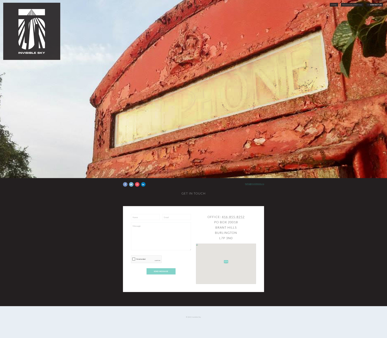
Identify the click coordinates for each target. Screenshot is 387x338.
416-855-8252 (233, 217)
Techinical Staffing (352, 5)
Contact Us (376, 5)
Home (334, 5)
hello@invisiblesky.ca (254, 184)
